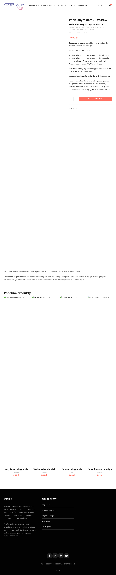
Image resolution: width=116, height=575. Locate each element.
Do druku (62, 5)
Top (58, 570)
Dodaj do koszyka (95, 99)
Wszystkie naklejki (94, 27)
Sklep (70, 5)
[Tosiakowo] (14, 5)
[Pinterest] (61, 555)
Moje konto (82, 5)
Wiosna (72, 27)
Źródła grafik (46, 527)
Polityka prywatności (49, 510)
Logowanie (46, 505)
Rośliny (78, 32)
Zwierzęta (85, 32)
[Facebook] (49, 555)
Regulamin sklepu (48, 516)
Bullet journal (47, 5)
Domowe (80, 30)
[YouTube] (66, 555)
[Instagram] (55, 555)
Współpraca (34, 5)
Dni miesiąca (81, 27)
